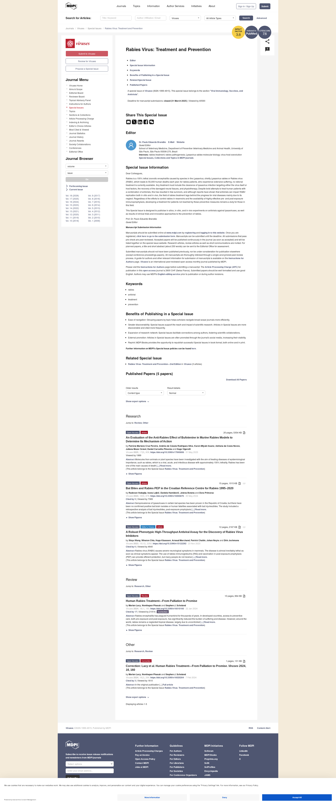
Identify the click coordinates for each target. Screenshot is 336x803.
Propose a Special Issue (87, 68)
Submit (264, 6)
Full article (168, 684)
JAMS (207, 775)
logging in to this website (212, 232)
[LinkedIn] (140, 123)
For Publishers (177, 767)
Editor (133, 60)
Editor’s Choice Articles (80, 125)
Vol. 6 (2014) (94, 204)
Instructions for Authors (80, 103)
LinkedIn (243, 750)
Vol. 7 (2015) (94, 201)
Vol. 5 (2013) (94, 208)
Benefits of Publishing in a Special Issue (149, 75)
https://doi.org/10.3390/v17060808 (167, 452)
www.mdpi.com (173, 232)
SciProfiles (209, 767)
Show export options (138, 401)
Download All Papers (236, 379)
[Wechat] (151, 123)
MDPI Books (210, 754)
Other (145, 422)
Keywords (135, 70)
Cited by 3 (131, 680)
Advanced (262, 18)
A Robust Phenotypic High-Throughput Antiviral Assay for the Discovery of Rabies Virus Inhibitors (184, 533)
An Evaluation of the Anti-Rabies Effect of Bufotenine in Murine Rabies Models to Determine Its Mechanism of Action (179, 439)
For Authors (176, 750)
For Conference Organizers (183, 775)
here (193, 348)
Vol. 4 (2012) (94, 211)
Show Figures (134, 473)
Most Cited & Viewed (79, 129)
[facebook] (146, 123)
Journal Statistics (77, 133)
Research (139, 586)
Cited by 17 (131, 611)
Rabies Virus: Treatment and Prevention (124, 28)
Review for (87, 61)
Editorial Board (76, 92)
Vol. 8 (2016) (94, 198)
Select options (75, 764)
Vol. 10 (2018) (72, 220)
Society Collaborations (80, 144)
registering (190, 232)
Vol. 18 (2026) (72, 195)
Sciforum (209, 750)
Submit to (87, 53)
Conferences (75, 147)
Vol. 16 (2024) (72, 201)
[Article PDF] (244, 433)
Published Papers (138, 84)
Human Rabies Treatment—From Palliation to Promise (161, 600)
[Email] (128, 123)
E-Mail (171, 142)
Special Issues (95, 28)
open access (149, 270)
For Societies (176, 771)
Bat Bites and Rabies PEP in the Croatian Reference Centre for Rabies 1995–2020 (179, 488)
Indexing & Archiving (79, 122)
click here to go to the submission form (155, 236)
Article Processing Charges (149, 750)
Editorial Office (76, 151)
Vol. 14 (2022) (72, 208)
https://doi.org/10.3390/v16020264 (167, 677)
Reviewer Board (77, 96)
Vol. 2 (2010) (94, 217)
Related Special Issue (140, 80)
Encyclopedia (211, 771)
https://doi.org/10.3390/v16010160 (167, 608)
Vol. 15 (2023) (72, 204)
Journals (121, 6)
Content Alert (263, 728)
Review (138, 422)
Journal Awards (76, 140)
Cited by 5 (131, 499)
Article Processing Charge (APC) (221, 266)
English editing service (169, 274)
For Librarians (177, 763)
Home (76, 85)
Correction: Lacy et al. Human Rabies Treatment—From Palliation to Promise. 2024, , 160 (186, 667)
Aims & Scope (75, 89)
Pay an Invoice (142, 754)
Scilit (206, 763)
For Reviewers (177, 754)
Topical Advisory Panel (80, 100)
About (212, 6)
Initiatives (196, 6)
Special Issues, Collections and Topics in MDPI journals (166, 157)
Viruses (80, 28)
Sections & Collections (79, 114)
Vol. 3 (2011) (94, 214)
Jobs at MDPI (141, 767)
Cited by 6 (131, 546)
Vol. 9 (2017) (94, 195)
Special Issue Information (142, 65)
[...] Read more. (164, 465)
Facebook (244, 754)
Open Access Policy (145, 758)
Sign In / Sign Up (246, 6)
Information (153, 6)
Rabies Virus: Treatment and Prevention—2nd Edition (154, 364)
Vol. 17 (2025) (72, 198)
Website (181, 142)
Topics (136, 6)
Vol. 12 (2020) (72, 214)
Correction (163, 611)
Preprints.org (211, 758)
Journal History (76, 136)
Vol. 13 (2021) (72, 211)
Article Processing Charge (81, 118)
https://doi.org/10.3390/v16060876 (167, 495)
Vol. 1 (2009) (94, 220)
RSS (251, 728)
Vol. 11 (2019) (72, 217)
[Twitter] (134, 123)
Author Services (175, 6)
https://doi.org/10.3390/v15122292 (169, 543)
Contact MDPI (142, 763)
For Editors (175, 758)
